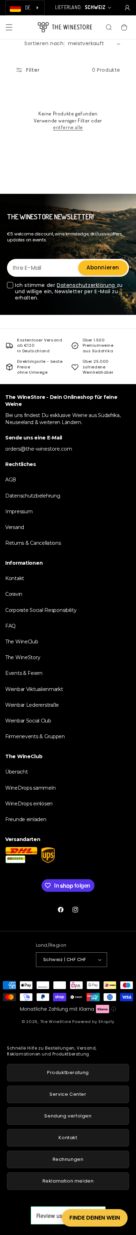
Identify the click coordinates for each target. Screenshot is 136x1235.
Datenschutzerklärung (87, 285)
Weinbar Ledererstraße (32, 705)
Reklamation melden (68, 1181)
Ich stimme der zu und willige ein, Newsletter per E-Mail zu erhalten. (69, 291)
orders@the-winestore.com (38, 449)
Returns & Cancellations (33, 543)
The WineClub (21, 641)
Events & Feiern (24, 673)
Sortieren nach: (44, 43)
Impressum (18, 511)
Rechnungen (68, 1159)
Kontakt (14, 578)
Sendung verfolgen (67, 1116)
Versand (14, 527)
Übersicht (16, 772)
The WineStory (22, 657)
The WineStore (55, 1021)
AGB (10, 480)
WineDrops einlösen (29, 803)
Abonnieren (102, 267)
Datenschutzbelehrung (32, 496)
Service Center (68, 1094)
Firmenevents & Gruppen (35, 736)
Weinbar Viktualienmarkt (34, 689)
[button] (9, 27)
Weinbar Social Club (28, 721)
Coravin (13, 594)
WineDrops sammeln (30, 788)
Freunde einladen (25, 819)
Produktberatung (68, 1072)
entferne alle (68, 127)
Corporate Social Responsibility (40, 610)
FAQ (10, 626)
